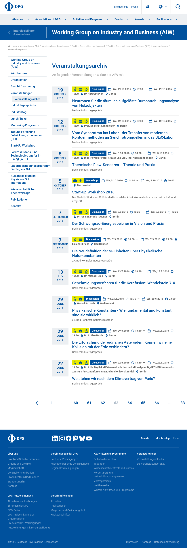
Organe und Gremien (19, 463)
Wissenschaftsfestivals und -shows (114, 468)
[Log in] (147, 6)
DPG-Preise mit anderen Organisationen (21, 516)
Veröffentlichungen (62, 495)
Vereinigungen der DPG (64, 453)
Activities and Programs (87, 19)
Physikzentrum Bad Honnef (23, 477)
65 (143, 403)
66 (156, 403)
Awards (139, 19)
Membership (121, 6)
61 (89, 403)
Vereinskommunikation (21, 472)
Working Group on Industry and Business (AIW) (129, 46)
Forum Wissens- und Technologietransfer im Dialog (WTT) (26, 155)
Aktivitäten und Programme (110, 453)
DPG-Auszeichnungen (20, 495)
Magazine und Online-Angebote (68, 510)
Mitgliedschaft (16, 468)
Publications (164, 19)
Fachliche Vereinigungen (64, 459)
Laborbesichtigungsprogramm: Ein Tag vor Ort (29, 167)
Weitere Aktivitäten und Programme (114, 490)
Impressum (131, 542)
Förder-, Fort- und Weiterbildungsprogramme (109, 474)
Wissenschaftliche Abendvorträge (23, 191)
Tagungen (99, 463)
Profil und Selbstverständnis (23, 459)
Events (119, 19)
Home (14, 46)
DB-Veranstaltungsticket (151, 463)
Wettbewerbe (101, 485)
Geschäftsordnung (23, 86)
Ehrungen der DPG (18, 505)
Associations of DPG (47, 19)
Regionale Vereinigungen (65, 468)
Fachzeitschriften (60, 514)
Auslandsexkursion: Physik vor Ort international (23, 179)
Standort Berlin (16, 481)
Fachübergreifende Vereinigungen (70, 463)
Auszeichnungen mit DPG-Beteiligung (29, 527)
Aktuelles (56, 501)
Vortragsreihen (102, 481)
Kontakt (16, 206)
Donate (145, 438)
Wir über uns (19, 73)
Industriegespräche (23, 105)
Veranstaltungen (160, 46)
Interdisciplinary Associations (55, 46)
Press (134, 6)
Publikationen (19, 199)
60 (76, 403)
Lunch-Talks (18, 118)
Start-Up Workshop (23, 145)
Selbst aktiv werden (105, 459)
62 (103, 403)
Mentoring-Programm (25, 125)
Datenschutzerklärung (166, 542)
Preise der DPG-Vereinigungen (24, 523)
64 (129, 403)
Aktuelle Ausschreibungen (22, 501)
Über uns (13, 453)
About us (17, 19)
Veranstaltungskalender (150, 459)
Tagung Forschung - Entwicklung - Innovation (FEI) (27, 135)
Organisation (19, 80)
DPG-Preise (14, 510)
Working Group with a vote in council (88, 46)
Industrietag (18, 112)
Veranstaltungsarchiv (27, 99)
